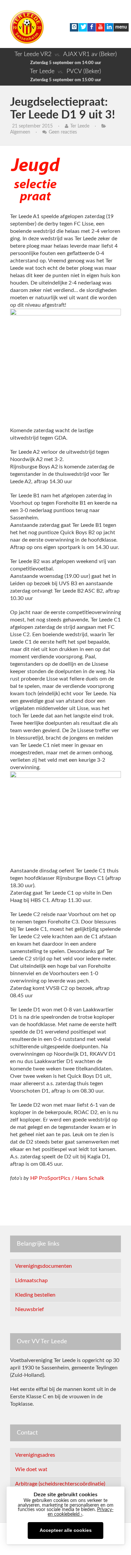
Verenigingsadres (35, 1455)
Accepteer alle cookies (66, 1530)
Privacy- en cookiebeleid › (81, 1512)
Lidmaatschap (31, 1280)
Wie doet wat (31, 1469)
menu (121, 27)
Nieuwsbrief (29, 1309)
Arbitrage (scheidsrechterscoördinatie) (60, 1484)
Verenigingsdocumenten (43, 1266)
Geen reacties (63, 132)
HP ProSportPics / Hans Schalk (67, 1178)
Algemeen (20, 132)
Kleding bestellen (35, 1295)
